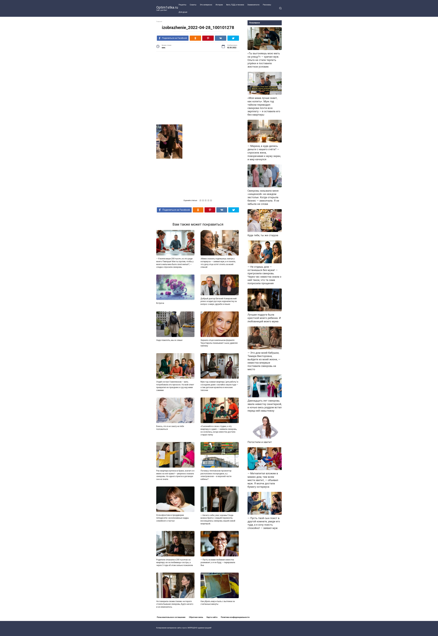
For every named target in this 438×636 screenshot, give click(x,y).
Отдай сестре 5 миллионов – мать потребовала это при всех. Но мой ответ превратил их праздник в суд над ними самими (175, 386)
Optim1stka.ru (167, 7)
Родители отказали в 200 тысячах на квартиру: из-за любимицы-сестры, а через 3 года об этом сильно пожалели (174, 562)
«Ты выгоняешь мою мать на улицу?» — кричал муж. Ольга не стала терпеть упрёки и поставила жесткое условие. (264, 60)
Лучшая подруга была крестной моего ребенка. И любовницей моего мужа (264, 318)
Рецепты (182, 5)
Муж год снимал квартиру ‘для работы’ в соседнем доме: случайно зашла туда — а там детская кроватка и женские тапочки (219, 386)
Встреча (160, 303)
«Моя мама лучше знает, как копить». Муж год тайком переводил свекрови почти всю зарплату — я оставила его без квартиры (264, 106)
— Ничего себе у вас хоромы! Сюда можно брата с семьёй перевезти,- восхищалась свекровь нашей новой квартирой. (218, 519)
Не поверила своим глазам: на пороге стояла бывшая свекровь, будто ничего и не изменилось (174, 604)
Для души (183, 12)
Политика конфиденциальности (235, 617)
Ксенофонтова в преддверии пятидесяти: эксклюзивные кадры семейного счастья (172, 518)
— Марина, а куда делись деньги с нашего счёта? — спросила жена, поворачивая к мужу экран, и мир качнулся (264, 152)
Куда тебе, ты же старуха (263, 235)
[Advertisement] (198, 71)
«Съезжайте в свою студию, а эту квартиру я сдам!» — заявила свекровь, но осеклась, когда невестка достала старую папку (219, 430)
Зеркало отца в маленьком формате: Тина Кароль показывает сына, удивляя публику (219, 343)
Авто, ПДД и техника (235, 5)
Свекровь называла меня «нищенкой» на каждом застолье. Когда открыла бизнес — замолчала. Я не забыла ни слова (263, 197)
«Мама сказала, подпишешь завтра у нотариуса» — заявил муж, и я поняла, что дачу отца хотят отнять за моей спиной (218, 263)
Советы (193, 5)
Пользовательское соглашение (171, 617)
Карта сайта (212, 617)
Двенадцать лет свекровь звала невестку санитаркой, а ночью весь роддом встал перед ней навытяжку (265, 405)
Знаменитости (253, 5)
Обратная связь (196, 617)
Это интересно (206, 5)
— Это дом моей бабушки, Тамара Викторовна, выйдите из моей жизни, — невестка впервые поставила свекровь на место (264, 361)
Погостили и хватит (260, 442)
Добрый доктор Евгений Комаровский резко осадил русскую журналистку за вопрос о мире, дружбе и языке (219, 301)
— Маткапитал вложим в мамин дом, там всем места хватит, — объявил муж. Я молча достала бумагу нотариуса (263, 480)
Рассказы (267, 5)
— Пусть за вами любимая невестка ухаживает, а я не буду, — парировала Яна (218, 562)
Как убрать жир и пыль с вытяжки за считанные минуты (218, 602)
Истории (219, 5)
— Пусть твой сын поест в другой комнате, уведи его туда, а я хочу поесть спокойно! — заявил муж (264, 523)
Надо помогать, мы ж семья (169, 340)
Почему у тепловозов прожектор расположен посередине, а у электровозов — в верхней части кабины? (216, 475)
